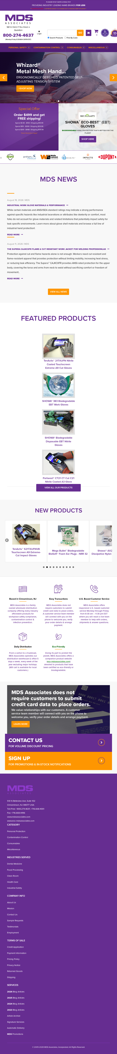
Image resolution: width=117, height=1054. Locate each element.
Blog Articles (15, 991)
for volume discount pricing (31, 746)
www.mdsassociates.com (18, 816)
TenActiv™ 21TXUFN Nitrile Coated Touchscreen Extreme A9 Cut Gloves (58, 364)
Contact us (25, 740)
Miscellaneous (96, 47)
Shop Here (87, 139)
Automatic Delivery (15, 1028)
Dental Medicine (14, 863)
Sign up (19, 758)
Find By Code (72, 37)
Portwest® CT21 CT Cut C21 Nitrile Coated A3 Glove (58, 480)
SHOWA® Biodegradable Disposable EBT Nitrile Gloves (58, 441)
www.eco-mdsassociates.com (20, 820)
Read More (13, 234)
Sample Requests (15, 920)
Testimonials (12, 926)
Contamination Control (47, 47)
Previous (3, 77)
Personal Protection (16, 831)
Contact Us (12, 914)
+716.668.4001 (37, 808)
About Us (11, 902)
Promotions (15, 1034)
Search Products (56, 37)
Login (39, 33)
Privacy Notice (13, 965)
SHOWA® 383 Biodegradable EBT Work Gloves (58, 402)
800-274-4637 (18, 35)
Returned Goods (15, 971)
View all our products (58, 487)
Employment (13, 932)
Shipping (11, 977)
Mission (10, 908)
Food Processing (15, 869)
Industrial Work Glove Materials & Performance (36, 205)
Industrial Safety (14, 888)
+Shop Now (25, 88)
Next (113, 77)
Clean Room (13, 875)
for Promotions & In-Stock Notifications (40, 764)
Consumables (74, 47)
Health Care (12, 882)
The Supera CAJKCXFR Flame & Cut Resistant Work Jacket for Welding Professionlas (56, 249)
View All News (58, 291)
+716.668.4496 (18, 812)
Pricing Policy (13, 959)
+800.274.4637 (23, 808)
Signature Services (15, 1022)
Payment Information (16, 953)
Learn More (21, 724)
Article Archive (13, 1015)
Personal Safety (18, 47)
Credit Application (15, 947)
